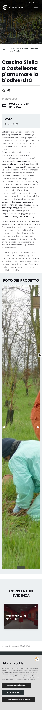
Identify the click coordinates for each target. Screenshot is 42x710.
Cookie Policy (30, 679)
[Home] (4, 50)
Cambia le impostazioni (18, 699)
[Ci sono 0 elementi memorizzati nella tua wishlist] (34, 2)
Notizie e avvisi (8, 50)
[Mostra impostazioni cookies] (40, 355)
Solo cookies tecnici (16, 685)
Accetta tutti (12, 692)
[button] (29, 2)
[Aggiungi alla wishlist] (3, 90)
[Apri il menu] (36, 8)
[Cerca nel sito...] (38, 3)
